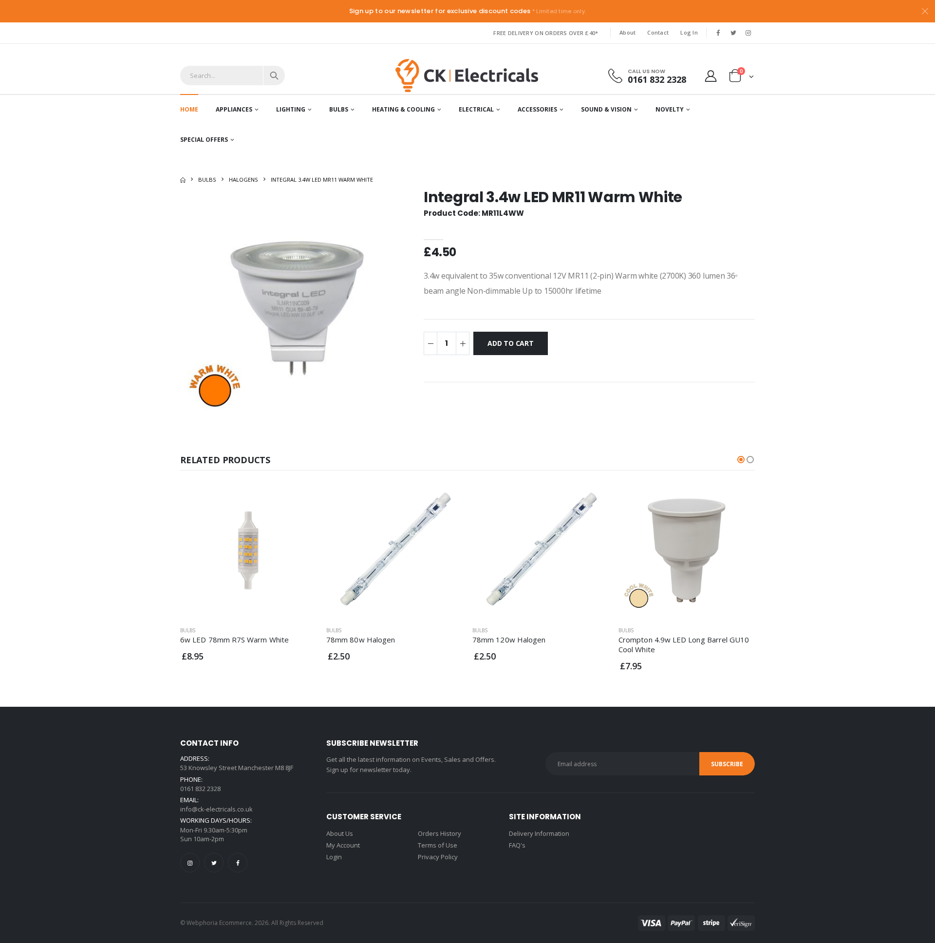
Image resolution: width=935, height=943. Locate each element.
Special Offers (204, 139)
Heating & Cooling (403, 109)
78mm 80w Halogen (360, 639)
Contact (658, 32)
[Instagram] (190, 862)
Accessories (537, 109)
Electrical (476, 109)
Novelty (669, 109)
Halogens (243, 179)
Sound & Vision (606, 109)
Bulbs (338, 109)
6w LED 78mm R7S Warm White (234, 639)
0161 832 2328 (657, 79)
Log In (689, 32)
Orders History (439, 833)
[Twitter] (214, 862)
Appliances (234, 109)
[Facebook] (237, 862)
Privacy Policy (438, 856)
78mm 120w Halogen (508, 639)
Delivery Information (539, 833)
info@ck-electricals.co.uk (216, 809)
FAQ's (517, 845)
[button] (741, 77)
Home (189, 109)
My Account (343, 845)
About (627, 32)
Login (334, 856)
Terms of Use (437, 845)
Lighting (290, 109)
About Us (339, 833)
